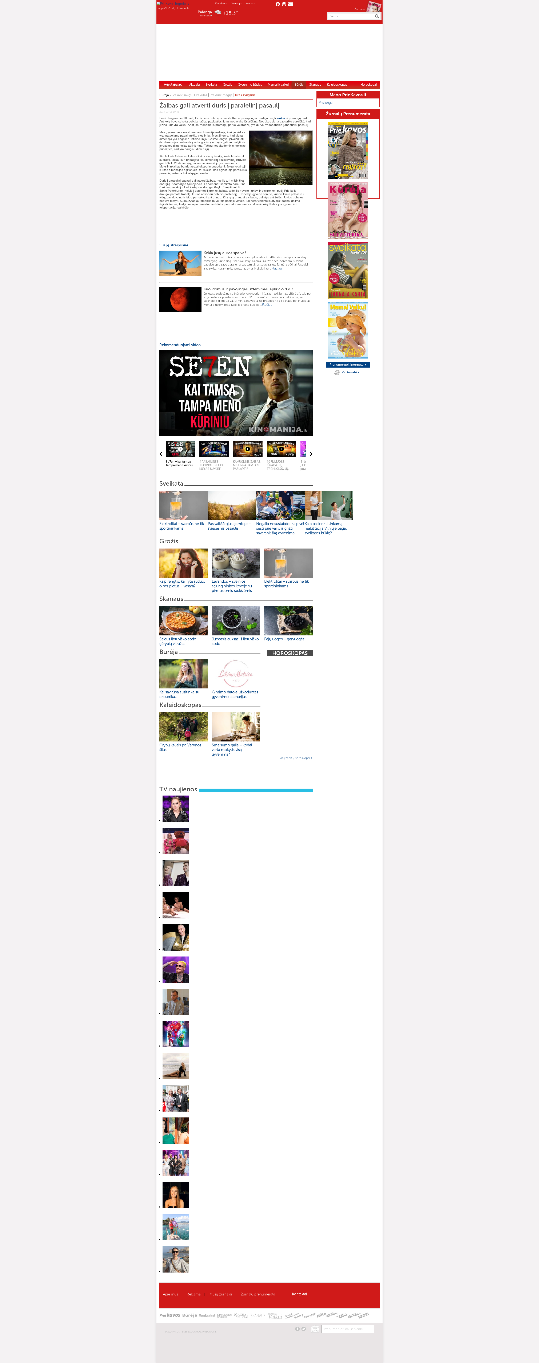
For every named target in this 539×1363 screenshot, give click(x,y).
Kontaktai (250, 3)
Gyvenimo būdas (250, 84)
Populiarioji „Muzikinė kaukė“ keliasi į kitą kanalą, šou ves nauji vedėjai (202, 890)
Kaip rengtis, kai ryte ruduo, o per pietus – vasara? (182, 583)
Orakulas (200, 95)
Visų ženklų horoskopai (295, 758)
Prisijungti (325, 103)
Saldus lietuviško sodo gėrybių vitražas (177, 641)
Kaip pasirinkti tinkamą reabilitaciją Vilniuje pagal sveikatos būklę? (326, 528)
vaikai (281, 118)
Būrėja (299, 84)
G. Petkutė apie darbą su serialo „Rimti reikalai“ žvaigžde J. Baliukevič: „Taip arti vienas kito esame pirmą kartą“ (224, 1083)
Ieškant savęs (182, 95)
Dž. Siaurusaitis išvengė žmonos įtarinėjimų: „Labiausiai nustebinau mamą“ (205, 955)
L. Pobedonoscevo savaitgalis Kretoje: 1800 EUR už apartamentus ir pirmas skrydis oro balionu (215, 1244)
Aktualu (194, 84)
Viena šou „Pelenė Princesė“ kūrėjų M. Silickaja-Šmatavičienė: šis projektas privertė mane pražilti (217, 1276)
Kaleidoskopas (337, 84)
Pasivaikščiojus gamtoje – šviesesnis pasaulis (229, 526)
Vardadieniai (221, 3)
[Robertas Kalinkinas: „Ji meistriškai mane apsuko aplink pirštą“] (176, 982)
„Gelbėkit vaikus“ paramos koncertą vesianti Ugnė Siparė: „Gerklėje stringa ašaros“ (209, 858)
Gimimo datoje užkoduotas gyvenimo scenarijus (235, 694)
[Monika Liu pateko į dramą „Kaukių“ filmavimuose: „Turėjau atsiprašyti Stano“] (176, 1175)
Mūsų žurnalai (220, 1294)
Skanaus (315, 84)
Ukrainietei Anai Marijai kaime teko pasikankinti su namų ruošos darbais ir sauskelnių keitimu (214, 1212)
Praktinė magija (221, 95)
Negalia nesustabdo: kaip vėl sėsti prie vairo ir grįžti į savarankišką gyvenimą (280, 528)
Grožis (227, 84)
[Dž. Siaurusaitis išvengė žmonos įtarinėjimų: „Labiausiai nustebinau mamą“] (176, 949)
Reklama (194, 1294)
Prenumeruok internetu (347, 365)
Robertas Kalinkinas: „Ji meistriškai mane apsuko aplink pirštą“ (197, 987)
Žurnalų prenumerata (258, 1294)
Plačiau (276, 268)
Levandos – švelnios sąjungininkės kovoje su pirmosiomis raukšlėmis (233, 586)
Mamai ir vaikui (278, 84)
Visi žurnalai (350, 372)
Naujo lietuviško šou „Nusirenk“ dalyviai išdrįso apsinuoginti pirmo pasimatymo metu (210, 922)
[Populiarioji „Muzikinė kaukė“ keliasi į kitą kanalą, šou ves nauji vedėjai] (176, 885)
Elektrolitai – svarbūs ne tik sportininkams (181, 526)
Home (172, 84)
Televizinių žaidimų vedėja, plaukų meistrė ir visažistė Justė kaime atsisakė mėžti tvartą (212, 1148)
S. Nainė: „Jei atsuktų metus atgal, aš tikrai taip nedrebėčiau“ (197, 826)
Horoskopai (236, 3)
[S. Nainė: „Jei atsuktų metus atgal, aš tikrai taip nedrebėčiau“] (176, 821)
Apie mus (170, 1294)
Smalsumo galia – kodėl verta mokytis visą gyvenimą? (232, 750)
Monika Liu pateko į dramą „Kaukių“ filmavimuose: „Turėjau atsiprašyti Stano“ (205, 1180)
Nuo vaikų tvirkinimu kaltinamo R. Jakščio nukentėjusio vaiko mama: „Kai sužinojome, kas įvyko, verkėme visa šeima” (229, 1019)
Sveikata (211, 84)
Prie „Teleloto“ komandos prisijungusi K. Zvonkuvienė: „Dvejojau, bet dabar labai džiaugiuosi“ (215, 1116)
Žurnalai (359, 9)
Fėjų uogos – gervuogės (285, 639)
